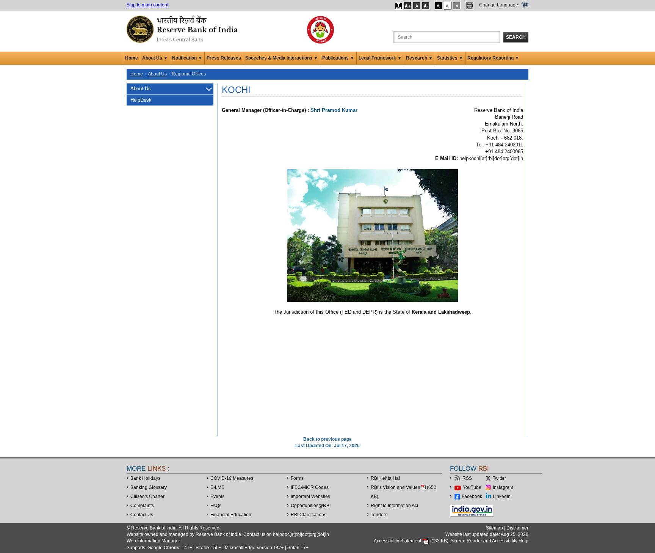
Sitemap (494, 528)
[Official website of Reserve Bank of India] (183, 28)
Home (131, 58)
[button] (399, 5)
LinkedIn (502, 496)
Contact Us (141, 514)
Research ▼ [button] (419, 58)
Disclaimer (517, 528)
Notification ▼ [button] (187, 58)
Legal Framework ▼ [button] (380, 58)
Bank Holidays (145, 478)
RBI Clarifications (308, 514)
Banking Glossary (148, 487)
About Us (157, 74)
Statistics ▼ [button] (450, 58)
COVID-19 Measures (231, 478)
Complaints (142, 505)
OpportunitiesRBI (311, 505)
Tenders (379, 514)
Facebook (472, 496)
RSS (467, 478)
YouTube (472, 487)
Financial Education (230, 514)
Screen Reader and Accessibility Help (489, 541)
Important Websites (310, 496)
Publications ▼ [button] (338, 58)
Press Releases (224, 58)
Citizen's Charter (147, 496)
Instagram (503, 487)
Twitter (499, 478)
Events (217, 496)
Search (516, 37)
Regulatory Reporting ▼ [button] (493, 58)
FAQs (215, 505)
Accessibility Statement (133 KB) (412, 541)
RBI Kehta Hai (385, 478)
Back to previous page (327, 439)
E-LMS (217, 487)
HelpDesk (141, 100)
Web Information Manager (153, 541)
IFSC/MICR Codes (310, 487)
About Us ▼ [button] (155, 58)
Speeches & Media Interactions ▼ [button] (281, 58)
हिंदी (525, 5)
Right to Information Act (394, 505)
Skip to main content (147, 5)
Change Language (498, 5)
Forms (297, 478)
